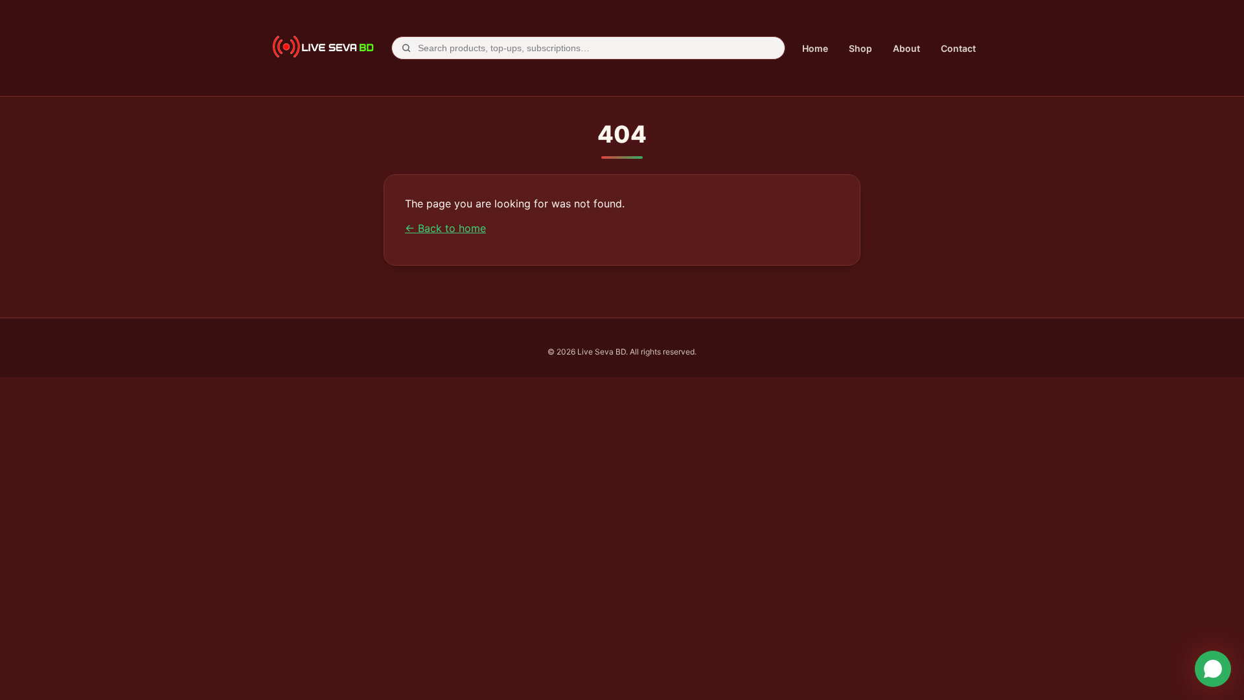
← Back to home (445, 228)
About (906, 48)
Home (815, 48)
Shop (860, 48)
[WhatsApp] (1213, 669)
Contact (958, 48)
